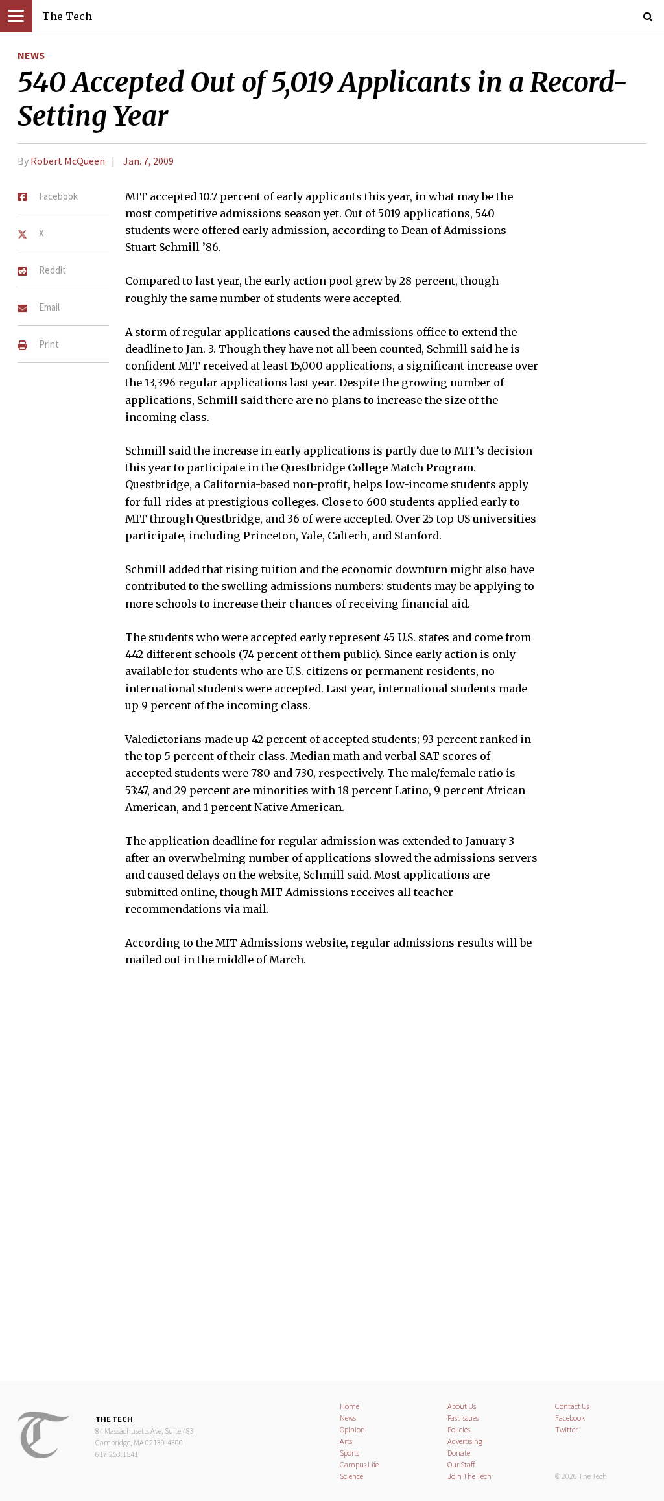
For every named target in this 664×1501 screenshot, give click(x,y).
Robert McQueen (67, 160)
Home (349, 1406)
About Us (461, 1406)
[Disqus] (332, 1183)
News (31, 55)
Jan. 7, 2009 (148, 160)
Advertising (464, 1441)
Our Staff (461, 1464)
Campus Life (359, 1464)
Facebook (570, 1418)
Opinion (352, 1429)
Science (351, 1476)
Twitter (566, 1429)
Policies (458, 1429)
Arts (346, 1441)
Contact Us (572, 1406)
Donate (458, 1453)
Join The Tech (469, 1476)
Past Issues (463, 1418)
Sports (349, 1453)
